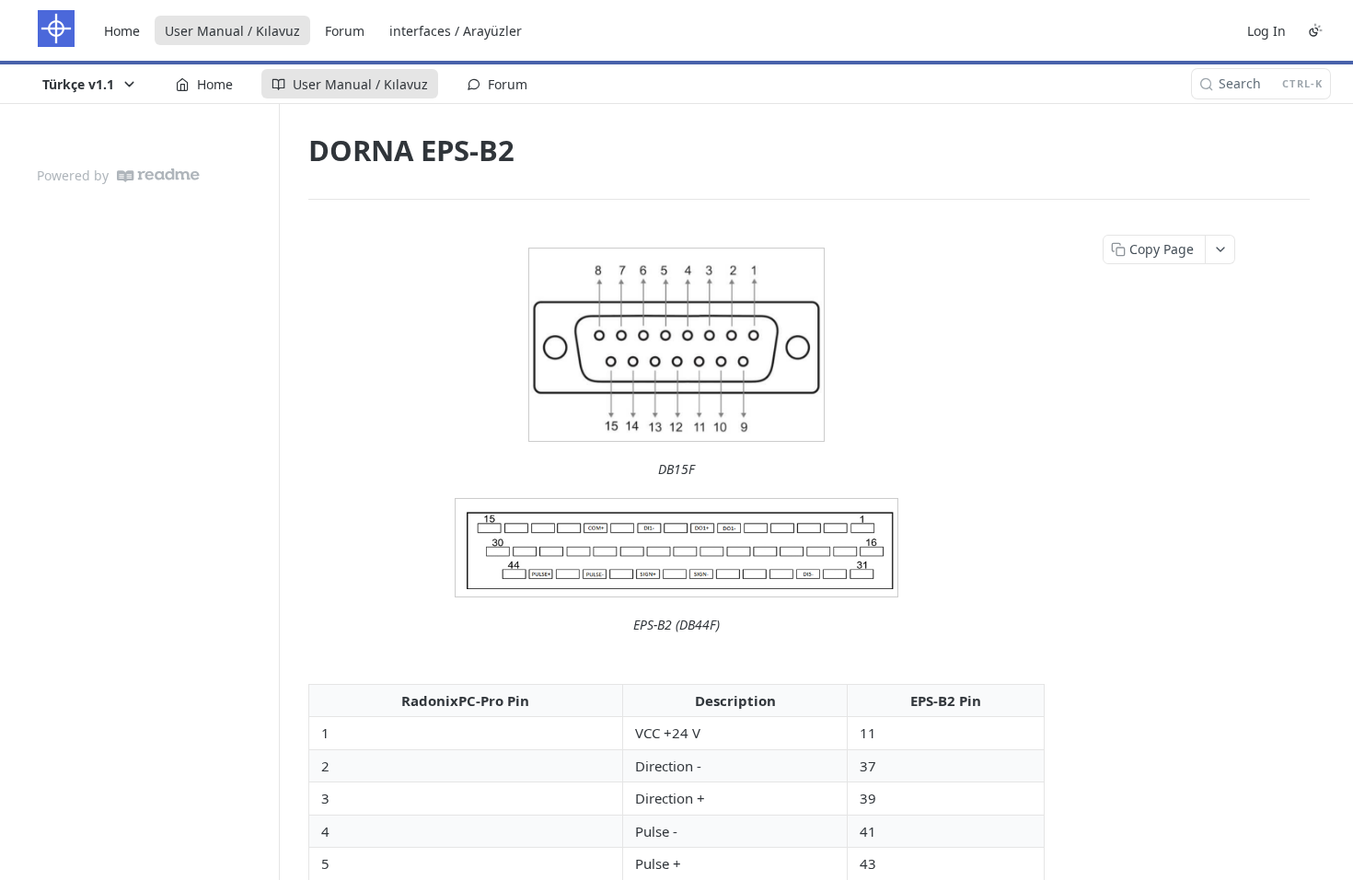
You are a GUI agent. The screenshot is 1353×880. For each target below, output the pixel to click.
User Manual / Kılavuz (232, 31)
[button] (676, 345)
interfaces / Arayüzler (455, 31)
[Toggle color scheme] (1315, 30)
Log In (1266, 31)
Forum (344, 31)
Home (122, 31)
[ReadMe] (158, 175)
